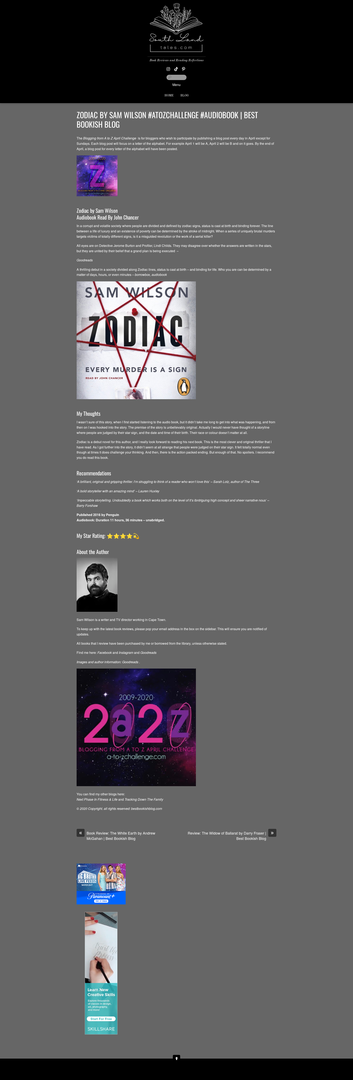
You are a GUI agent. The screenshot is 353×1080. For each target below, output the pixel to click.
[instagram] (168, 68)
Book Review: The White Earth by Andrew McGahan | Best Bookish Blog (117, 835)
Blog (184, 95)
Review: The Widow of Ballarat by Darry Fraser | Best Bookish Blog (231, 835)
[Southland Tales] (176, 48)
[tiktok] (176, 68)
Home (168, 95)
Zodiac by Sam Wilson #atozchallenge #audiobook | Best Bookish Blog (167, 119)
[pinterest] (184, 68)
